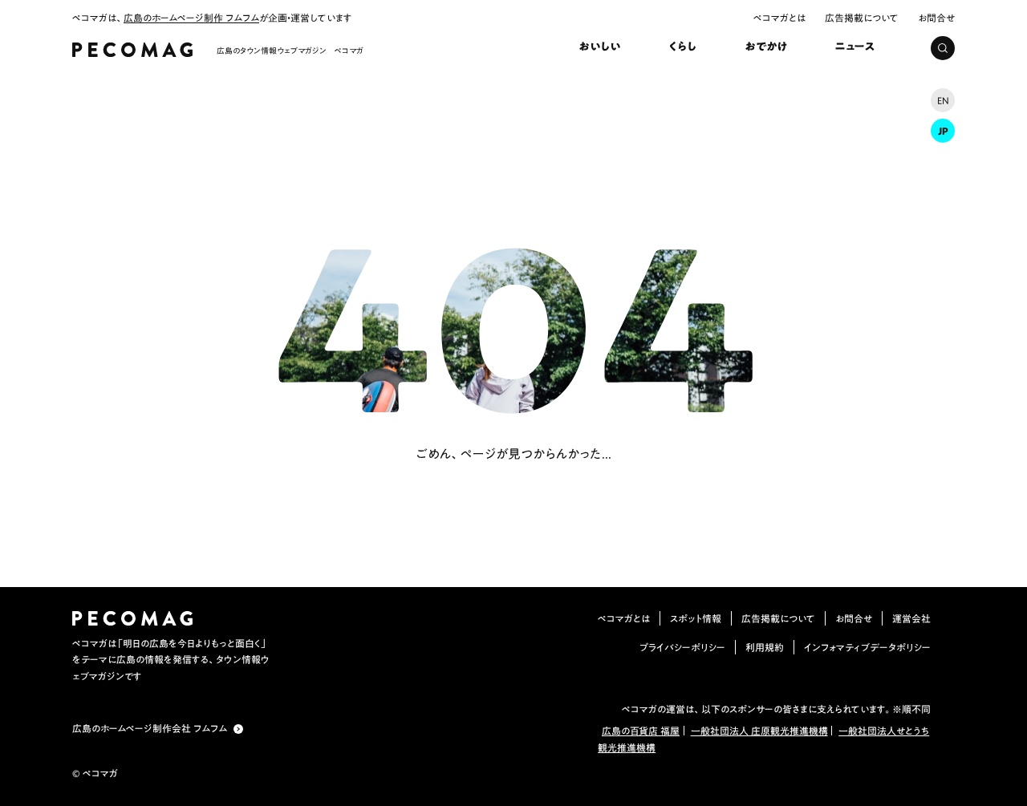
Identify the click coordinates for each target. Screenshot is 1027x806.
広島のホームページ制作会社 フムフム (149, 728)
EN (943, 100)
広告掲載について (862, 17)
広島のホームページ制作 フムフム (191, 17)
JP (943, 131)
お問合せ (936, 17)
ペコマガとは (779, 17)
